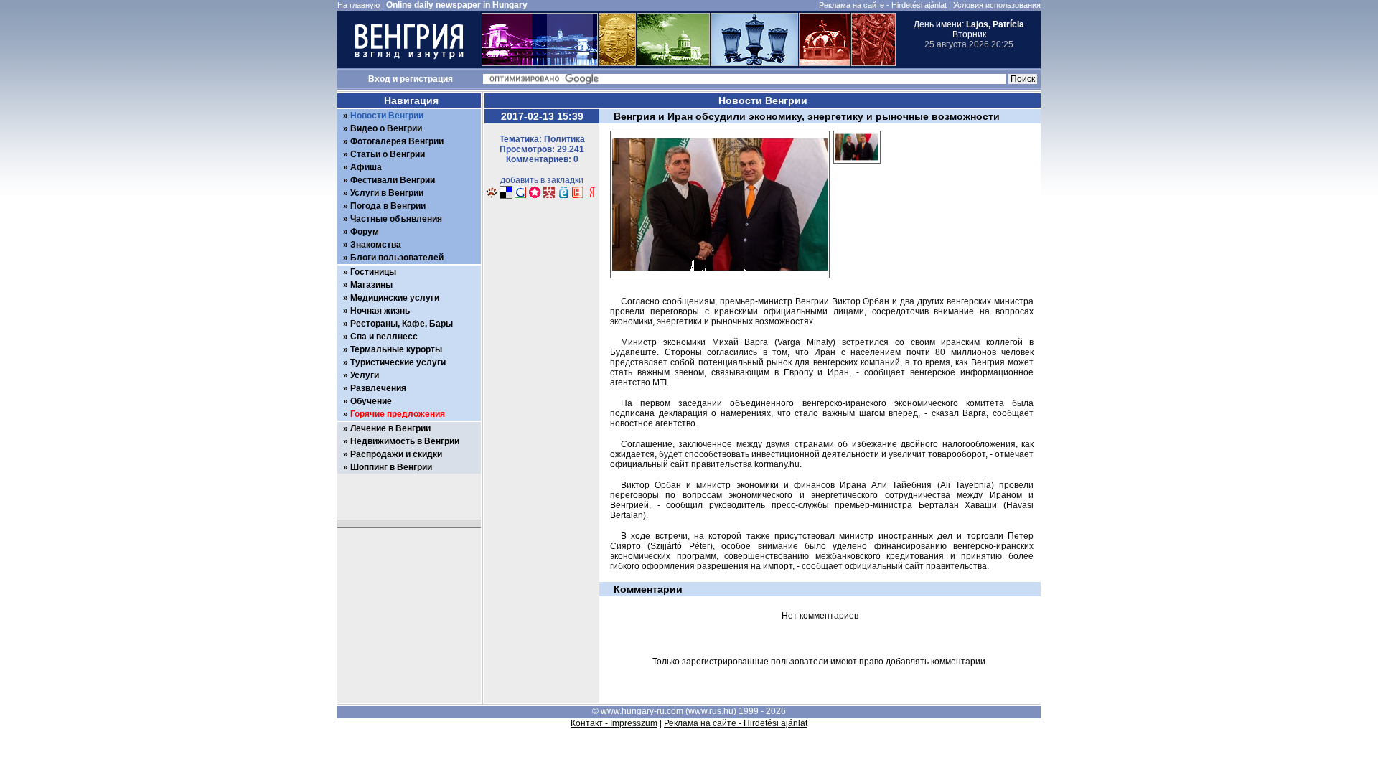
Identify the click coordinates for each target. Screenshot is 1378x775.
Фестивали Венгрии (392, 180)
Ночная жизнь (380, 311)
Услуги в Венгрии (386, 193)
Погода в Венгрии (388, 206)
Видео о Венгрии (386, 128)
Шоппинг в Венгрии (391, 467)
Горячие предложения (397, 414)
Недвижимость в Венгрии (404, 441)
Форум (364, 232)
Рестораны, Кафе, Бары (401, 324)
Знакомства (375, 245)
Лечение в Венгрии (390, 428)
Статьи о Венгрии (387, 154)
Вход (379, 79)
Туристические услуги (398, 362)
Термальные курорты (396, 349)
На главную (358, 5)
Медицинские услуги (394, 298)
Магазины (371, 285)
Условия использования (997, 5)
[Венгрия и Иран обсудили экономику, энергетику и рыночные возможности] (857, 168)
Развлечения (378, 388)
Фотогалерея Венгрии (397, 141)
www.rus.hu (710, 711)
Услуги (364, 375)
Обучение (371, 401)
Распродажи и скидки (396, 454)
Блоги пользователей (397, 258)
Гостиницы (373, 272)
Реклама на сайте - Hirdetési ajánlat (883, 5)
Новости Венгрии (386, 116)
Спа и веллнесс (384, 337)
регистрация (426, 79)
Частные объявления (396, 219)
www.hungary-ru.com (642, 711)
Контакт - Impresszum (614, 723)
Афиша (366, 167)
